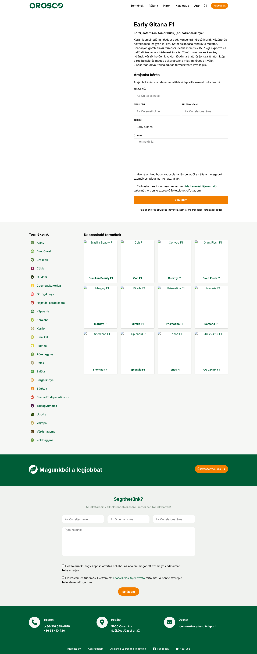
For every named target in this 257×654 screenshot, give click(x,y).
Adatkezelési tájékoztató (200, 186)
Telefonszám (190, 104)
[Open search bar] (205, 5)
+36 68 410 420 (54, 630)
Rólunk (153, 5)
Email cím (139, 104)
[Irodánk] (102, 622)
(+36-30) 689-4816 (57, 626)
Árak (197, 5)
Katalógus (182, 5)
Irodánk (116, 619)
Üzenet (138, 136)
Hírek (166, 5)
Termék (138, 120)
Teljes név (140, 89)
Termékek (137, 5)
